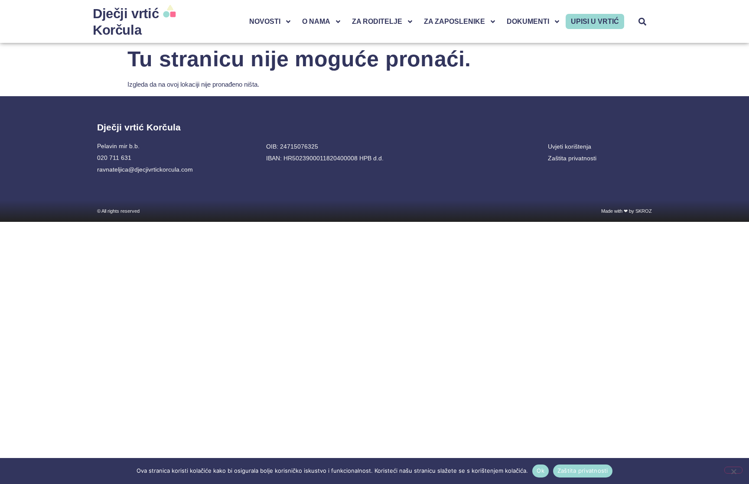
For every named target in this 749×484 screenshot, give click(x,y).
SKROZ (643, 211)
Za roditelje (377, 21)
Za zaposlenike (454, 21)
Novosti (264, 21)
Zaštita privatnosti (582, 470)
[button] (642, 21)
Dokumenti (528, 21)
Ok (540, 470)
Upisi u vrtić (595, 21)
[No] (733, 470)
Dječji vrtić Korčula (139, 127)
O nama (316, 21)
